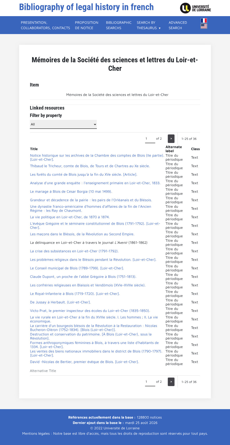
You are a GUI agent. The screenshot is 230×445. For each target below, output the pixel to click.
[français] (204, 20)
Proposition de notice (86, 25)
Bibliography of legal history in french (86, 7)
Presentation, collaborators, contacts (45, 25)
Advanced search (178, 25)
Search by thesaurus (147, 25)
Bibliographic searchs (119, 25)
